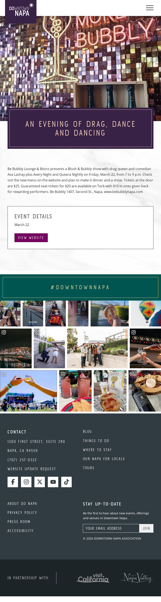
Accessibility (21, 530)
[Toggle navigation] (150, 8)
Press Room (19, 521)
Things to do (96, 440)
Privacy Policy (22, 512)
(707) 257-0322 (22, 460)
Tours (89, 468)
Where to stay (97, 450)
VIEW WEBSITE (31, 237)
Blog (87, 431)
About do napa (22, 503)
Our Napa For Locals (104, 459)
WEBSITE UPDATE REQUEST (32, 469)
